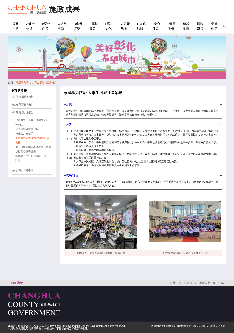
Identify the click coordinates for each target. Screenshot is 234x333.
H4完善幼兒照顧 (22, 170)
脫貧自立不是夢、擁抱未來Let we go (32, 122)
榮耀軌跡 (214, 26)
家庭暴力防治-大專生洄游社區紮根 (35, 82)
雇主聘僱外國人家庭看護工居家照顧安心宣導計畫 (33, 149)
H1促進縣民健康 (22, 96)
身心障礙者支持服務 (26, 129)
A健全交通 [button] (30, 26)
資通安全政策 (217, 326)
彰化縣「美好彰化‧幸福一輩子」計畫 (33, 158)
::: (9, 26)
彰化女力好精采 (24, 133)
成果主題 (15, 26)
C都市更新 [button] (62, 26)
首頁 (10, 82)
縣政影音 (200, 26)
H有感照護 (19, 90)
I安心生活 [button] (156, 26)
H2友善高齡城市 (22, 104)
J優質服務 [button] (172, 26)
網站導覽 (17, 283)
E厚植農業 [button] (93, 26)
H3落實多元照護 (22, 112)
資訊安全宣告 (200, 326)
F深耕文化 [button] (109, 26)
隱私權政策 (184, 326)
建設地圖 (186, 26)
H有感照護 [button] (141, 26)
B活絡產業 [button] (46, 26)
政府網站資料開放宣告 (164, 326)
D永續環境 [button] (78, 26)
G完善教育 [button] (125, 26)
